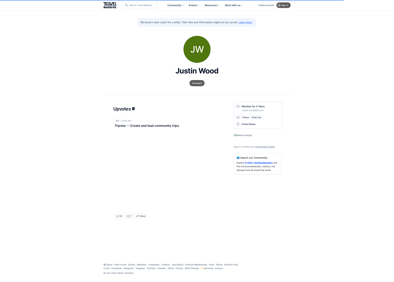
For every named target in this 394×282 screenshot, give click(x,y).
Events (193, 5)
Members (141, 264)
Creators (165, 264)
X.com (106, 268)
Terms (171, 268)
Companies (153, 264)
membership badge (265, 146)
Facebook (117, 268)
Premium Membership (196, 264)
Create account (266, 5)
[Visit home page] (109, 5)
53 (120, 216)
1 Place (251, 117)
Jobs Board (177, 264)
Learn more (245, 22)
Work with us (232, 5)
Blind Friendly (192, 268)
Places (219, 264)
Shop (211, 264)
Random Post (231, 264)
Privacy (179, 268)
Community (174, 5)
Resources (211, 5)
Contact (219, 268)
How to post (120, 264)
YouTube (151, 268)
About (110, 264)
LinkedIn (161, 268)
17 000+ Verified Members (259, 162)
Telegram (140, 268)
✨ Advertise (206, 268)
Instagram (128, 268)
